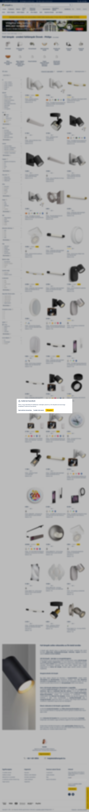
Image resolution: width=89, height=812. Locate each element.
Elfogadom (49, 410)
